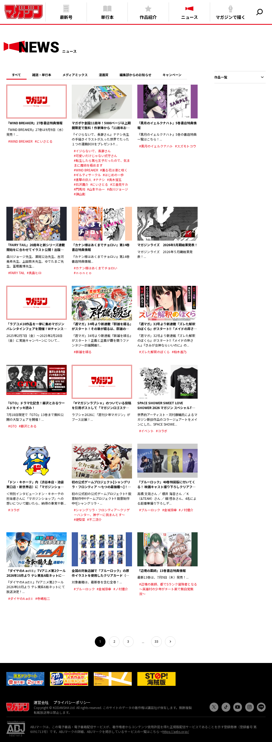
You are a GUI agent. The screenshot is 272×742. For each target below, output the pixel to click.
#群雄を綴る (83, 351)
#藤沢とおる (28, 426)
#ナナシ (99, 179)
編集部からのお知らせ (135, 74)
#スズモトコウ (185, 146)
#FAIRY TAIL (16, 272)
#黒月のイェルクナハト (156, 146)
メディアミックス (75, 74)
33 (156, 642)
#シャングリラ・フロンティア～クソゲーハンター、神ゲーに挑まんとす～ (102, 512)
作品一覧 (220, 77)
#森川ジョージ (117, 189)
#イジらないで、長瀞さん (92, 151)
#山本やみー (96, 189)
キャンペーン (172, 74)
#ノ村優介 (186, 510)
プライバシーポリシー (72, 702)
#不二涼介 (94, 519)
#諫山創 (79, 194)
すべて (16, 74)
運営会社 (41, 702)
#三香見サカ (119, 184)
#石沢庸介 (81, 184)
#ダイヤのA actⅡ (20, 598)
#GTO (12, 426)
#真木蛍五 (114, 179)
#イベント (146, 430)
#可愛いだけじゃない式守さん (95, 155)
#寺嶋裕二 (42, 598)
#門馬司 (79, 189)
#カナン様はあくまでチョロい (95, 268)
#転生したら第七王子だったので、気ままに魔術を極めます (102, 162)
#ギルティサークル (87, 174)
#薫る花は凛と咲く (114, 170)
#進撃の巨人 (83, 179)
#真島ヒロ (34, 272)
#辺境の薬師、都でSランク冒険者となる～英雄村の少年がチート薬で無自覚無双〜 (168, 589)
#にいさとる (44, 141)
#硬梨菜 (79, 519)
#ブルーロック (149, 510)
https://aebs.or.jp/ (176, 731)
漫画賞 (103, 74)
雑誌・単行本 (41, 74)
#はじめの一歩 (113, 174)
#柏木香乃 (179, 351)
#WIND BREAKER (20, 141)
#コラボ (161, 430)
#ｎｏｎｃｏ (83, 272)
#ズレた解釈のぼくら (154, 351)
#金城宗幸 (169, 510)
